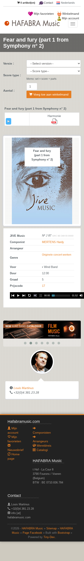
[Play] (8, 121)
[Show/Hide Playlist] (40, 295)
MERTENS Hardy (53, 242)
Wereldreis (43, 445)
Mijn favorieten (43, 13)
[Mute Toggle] (81, 295)
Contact (48, 2)
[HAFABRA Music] (42, 329)
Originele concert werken (56, 254)
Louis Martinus (24, 388)
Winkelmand (70, 13)
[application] (8, 121)
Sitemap (51, 528)
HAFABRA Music (32, 528)
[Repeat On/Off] (29, 295)
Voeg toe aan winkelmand (50, 94)
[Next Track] (24, 295)
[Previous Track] (12, 295)
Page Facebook (32, 532)
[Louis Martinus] (42, 361)
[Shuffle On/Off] (35, 295)
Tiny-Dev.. (50, 537)
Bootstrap (64, 532)
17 (43, 285)
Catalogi (42, 450)
